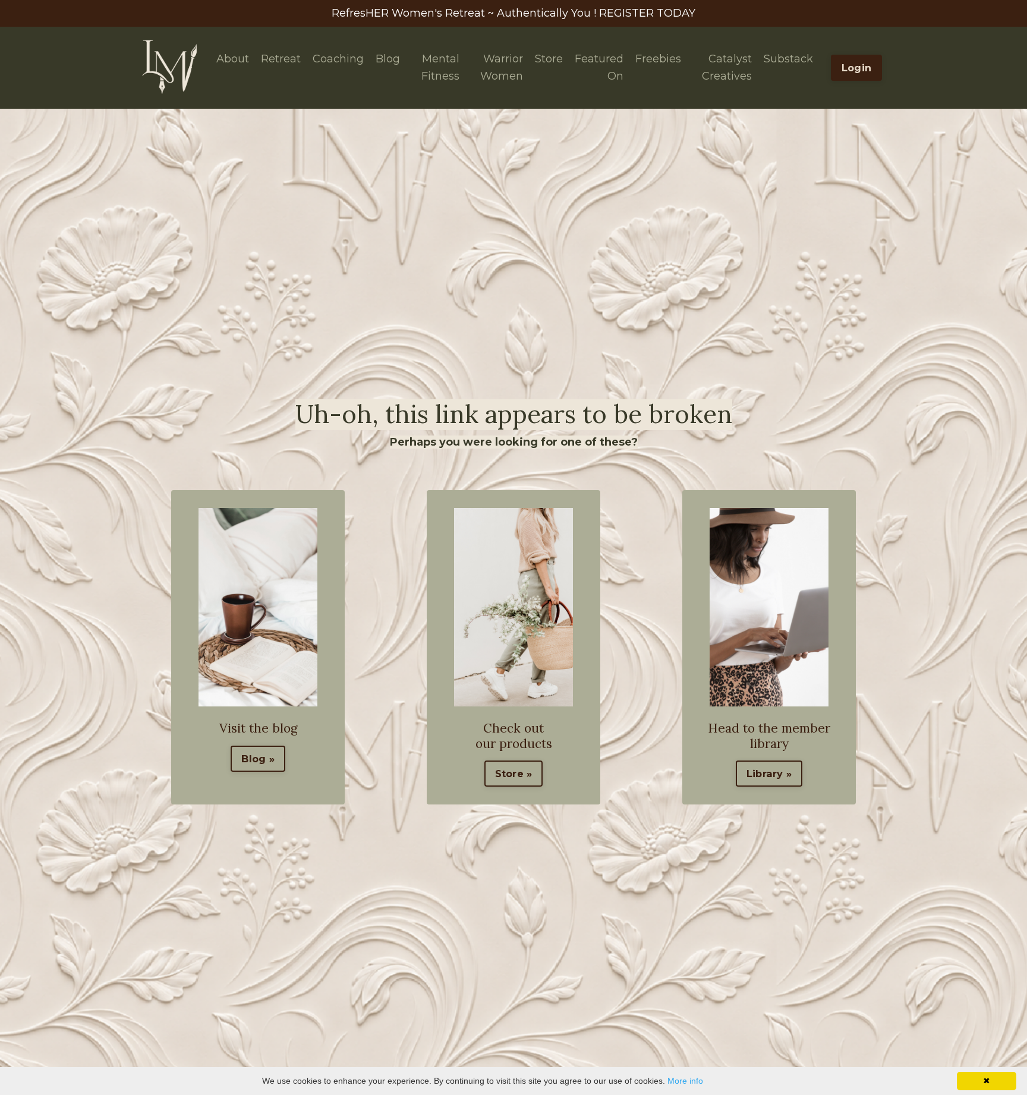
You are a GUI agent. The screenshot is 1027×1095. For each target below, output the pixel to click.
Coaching (338, 58)
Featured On (599, 67)
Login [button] (856, 68)
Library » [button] (769, 774)
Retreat (281, 58)
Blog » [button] (258, 759)
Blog (388, 58)
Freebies (658, 58)
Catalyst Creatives (726, 67)
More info (685, 1080)
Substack (788, 58)
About (232, 58)
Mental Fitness (440, 67)
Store (549, 58)
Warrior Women (501, 67)
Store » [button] (514, 774)
